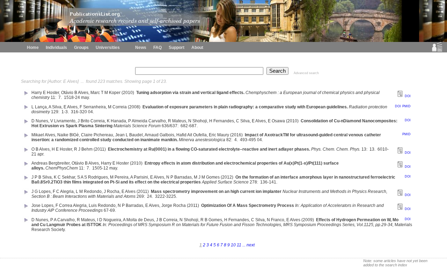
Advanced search (306, 73)
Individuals (56, 47)
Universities (108, 47)
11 (239, 245)
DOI (408, 96)
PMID (406, 106)
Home (33, 47)
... (244, 245)
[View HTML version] (399, 95)
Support (176, 47)
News (140, 47)
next (250, 245)
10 (234, 245)
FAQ (157, 47)
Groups (81, 47)
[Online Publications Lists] (437, 50)
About (197, 47)
